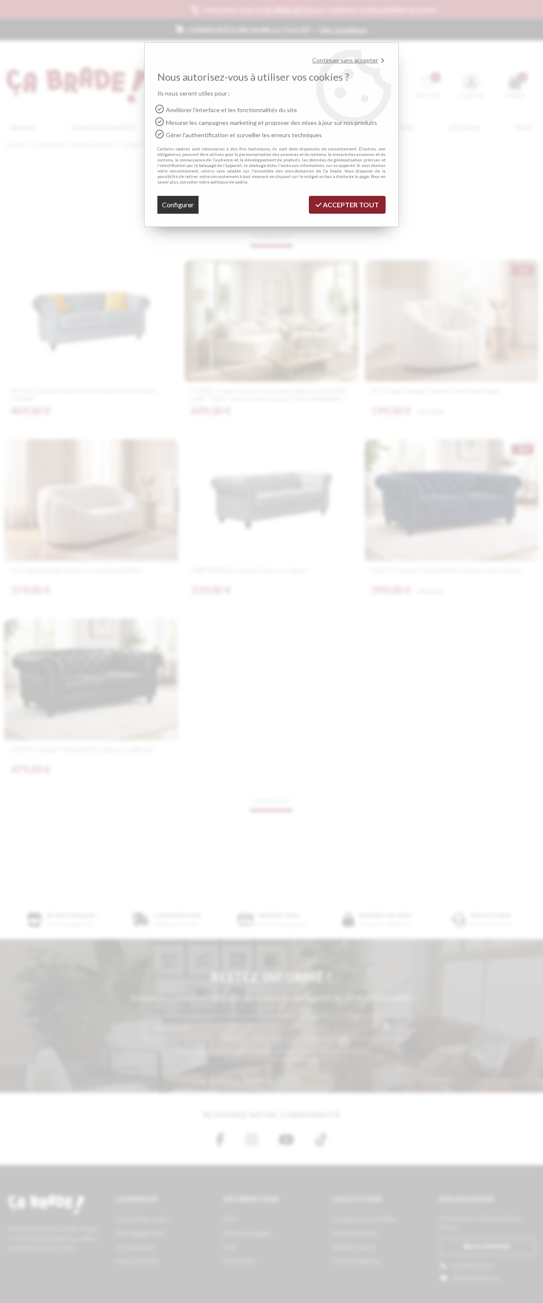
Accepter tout (350, 205)
